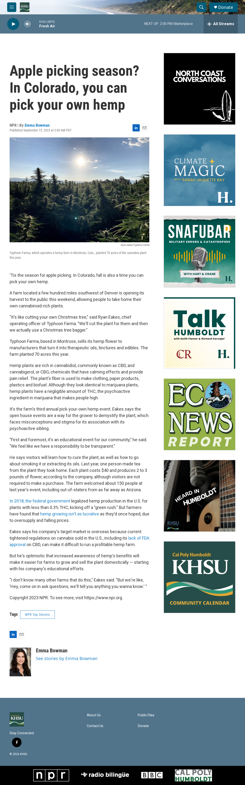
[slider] (35, 23)
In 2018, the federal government (40, 500)
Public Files (146, 715)
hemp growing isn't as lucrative (69, 513)
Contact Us (95, 726)
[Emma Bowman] (20, 662)
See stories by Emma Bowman (66, 658)
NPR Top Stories (37, 614)
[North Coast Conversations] (199, 88)
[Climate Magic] (199, 170)
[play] (13, 24)
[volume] (27, 24)
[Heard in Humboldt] (199, 495)
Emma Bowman (37, 125)
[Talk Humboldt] (199, 333)
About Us (94, 715)
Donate (225, 7)
